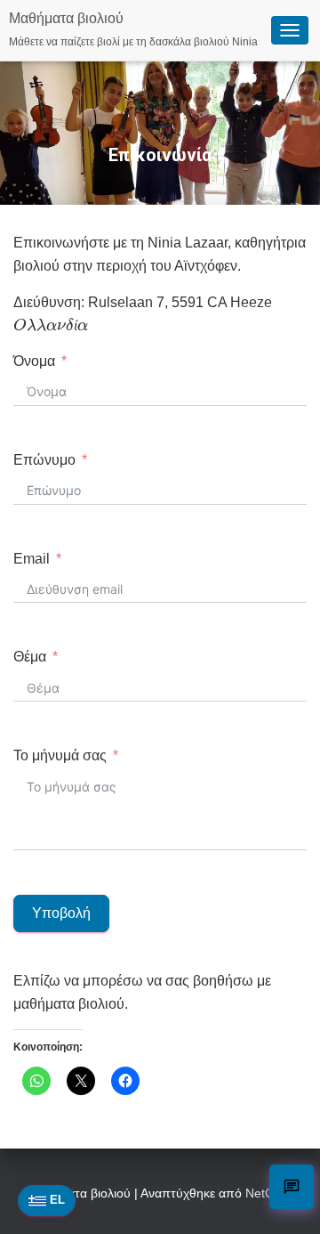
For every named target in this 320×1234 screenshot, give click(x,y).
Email (31, 558)
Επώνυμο (44, 459)
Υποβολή (61, 913)
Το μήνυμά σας (60, 755)
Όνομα (34, 361)
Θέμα (29, 656)
